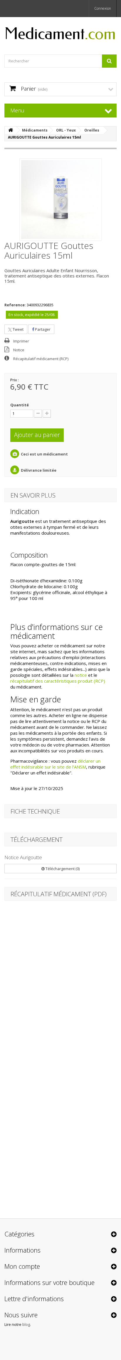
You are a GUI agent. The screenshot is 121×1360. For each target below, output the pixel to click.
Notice (18, 350)
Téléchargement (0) (62, 868)
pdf (99, 894)
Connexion (102, 8)
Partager (42, 329)
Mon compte (22, 1266)
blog (26, 1324)
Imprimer (21, 341)
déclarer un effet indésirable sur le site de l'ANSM (55, 764)
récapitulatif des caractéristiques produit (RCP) (57, 681)
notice (81, 675)
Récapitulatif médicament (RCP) (40, 358)
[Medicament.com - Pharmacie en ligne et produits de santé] (60, 30)
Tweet (17, 329)
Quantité (19, 405)
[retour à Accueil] (10, 130)
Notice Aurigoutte (23, 857)
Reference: (15, 304)
